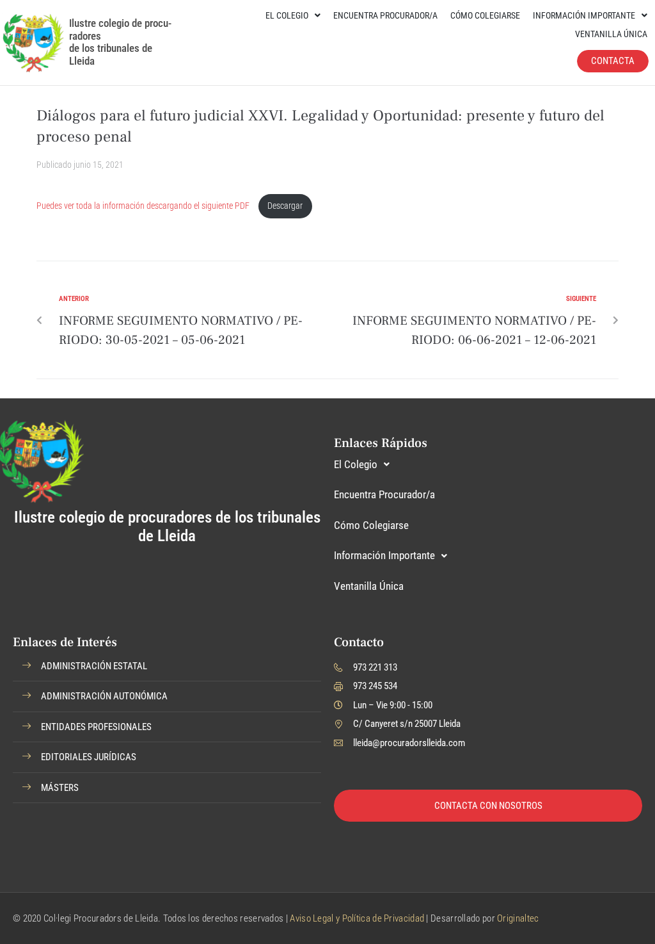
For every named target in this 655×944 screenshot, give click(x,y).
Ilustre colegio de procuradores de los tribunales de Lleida (120, 42)
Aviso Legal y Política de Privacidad (357, 918)
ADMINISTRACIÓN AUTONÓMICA (104, 696)
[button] (167, 666)
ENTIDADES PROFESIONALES (96, 727)
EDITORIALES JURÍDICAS (88, 757)
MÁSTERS (60, 787)
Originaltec (518, 918)
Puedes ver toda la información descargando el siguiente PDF (143, 205)
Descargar (285, 205)
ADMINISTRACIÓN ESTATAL (94, 666)
